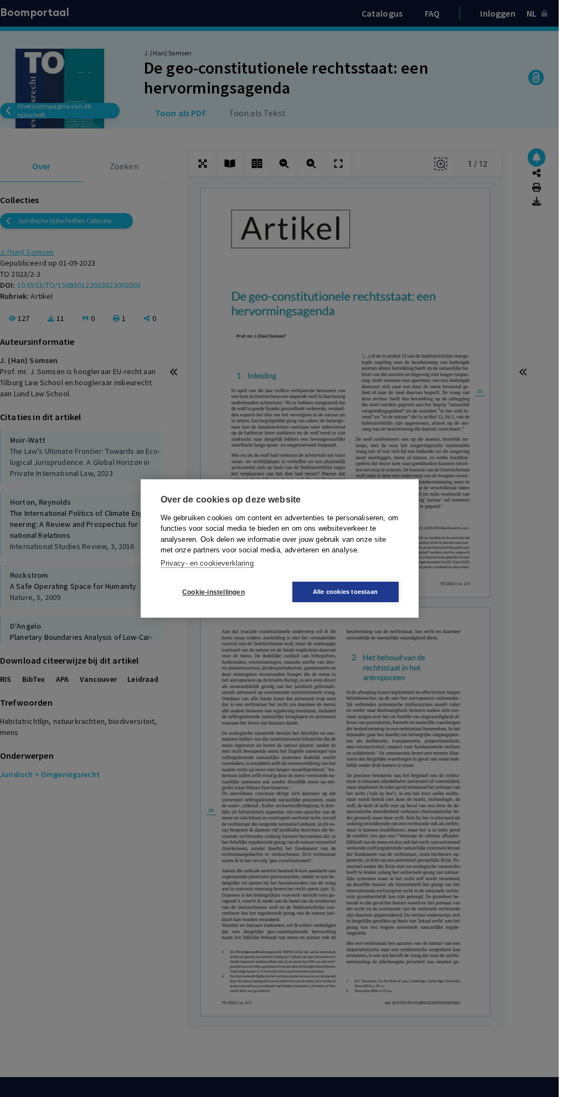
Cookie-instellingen (213, 592)
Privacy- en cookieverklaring (207, 563)
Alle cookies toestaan (345, 591)
